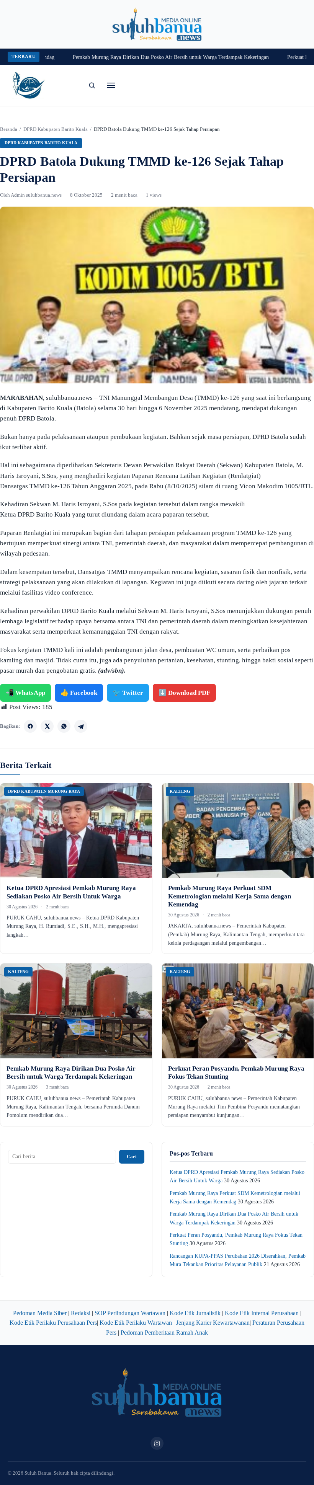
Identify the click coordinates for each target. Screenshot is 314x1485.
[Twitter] (47, 726)
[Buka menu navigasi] (111, 85)
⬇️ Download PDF (184, 692)
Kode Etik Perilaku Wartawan (136, 1322)
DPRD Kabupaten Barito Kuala (55, 129)
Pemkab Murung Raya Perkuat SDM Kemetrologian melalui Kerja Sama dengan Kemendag (229, 896)
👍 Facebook (79, 692)
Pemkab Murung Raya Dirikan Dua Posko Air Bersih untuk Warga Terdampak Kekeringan (150, 57)
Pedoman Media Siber (40, 1313)
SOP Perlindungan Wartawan (130, 1313)
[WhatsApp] (63, 726)
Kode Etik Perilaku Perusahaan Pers (53, 1322)
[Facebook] (30, 726)
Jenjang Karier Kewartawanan (213, 1322)
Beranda (8, 129)
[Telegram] (80, 726)
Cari (132, 1156)
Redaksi (80, 1313)
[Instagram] (157, 1443)
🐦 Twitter (128, 692)
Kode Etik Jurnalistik (195, 1313)
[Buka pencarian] (92, 85)
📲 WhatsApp (25, 692)
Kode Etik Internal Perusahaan (262, 1313)
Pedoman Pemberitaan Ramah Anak (164, 1332)
